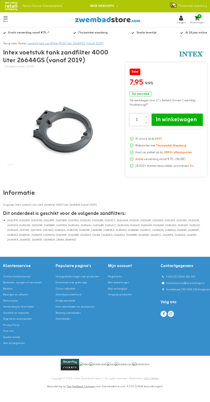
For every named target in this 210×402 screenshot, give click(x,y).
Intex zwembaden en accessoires (75, 307)
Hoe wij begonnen (14, 343)
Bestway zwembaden (68, 313)
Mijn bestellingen (118, 282)
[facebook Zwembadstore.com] (164, 314)
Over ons (8, 331)
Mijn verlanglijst (117, 289)
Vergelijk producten (120, 295)
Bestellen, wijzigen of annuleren (22, 282)
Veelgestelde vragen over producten (77, 276)
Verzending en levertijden (18, 307)
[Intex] (191, 54)
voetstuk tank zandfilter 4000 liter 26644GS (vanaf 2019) (66, 43)
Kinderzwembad (65, 301)
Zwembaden (63, 319)
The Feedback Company (81, 386)
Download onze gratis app (71, 282)
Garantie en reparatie (16, 313)
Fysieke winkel (11, 337)
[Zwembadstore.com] (11, 6)
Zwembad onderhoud (68, 295)
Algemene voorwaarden (17, 319)
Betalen (8, 289)
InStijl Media (151, 378)
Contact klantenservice (17, 276)
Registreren (115, 276)
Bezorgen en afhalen (15, 295)
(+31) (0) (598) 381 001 (180, 277)
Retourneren (10, 301)
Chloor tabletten (66, 289)
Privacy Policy (11, 325)
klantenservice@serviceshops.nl (185, 283)
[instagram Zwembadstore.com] (171, 314)
